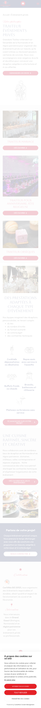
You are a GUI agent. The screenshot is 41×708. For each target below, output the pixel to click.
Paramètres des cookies (20, 699)
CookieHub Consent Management (24, 704)
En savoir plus (9, 680)
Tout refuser (20, 692)
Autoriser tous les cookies (20, 686)
